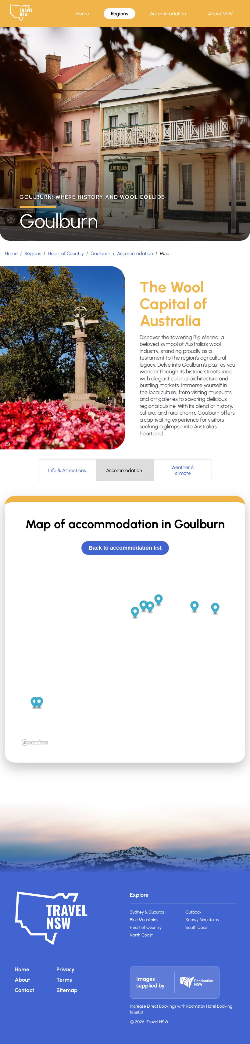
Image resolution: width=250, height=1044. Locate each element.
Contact (24, 990)
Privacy (65, 969)
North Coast (141, 935)
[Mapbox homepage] (34, 742)
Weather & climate (183, 470)
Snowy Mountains (202, 919)
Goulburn (100, 253)
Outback (193, 912)
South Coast (197, 927)
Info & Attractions (67, 470)
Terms (64, 979)
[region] (125, 656)
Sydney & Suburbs (147, 912)
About (22, 979)
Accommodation (168, 13)
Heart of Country (66, 253)
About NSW (220, 13)
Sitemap (66, 990)
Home (82, 13)
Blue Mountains (144, 919)
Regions (119, 13)
